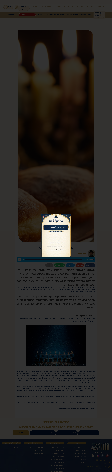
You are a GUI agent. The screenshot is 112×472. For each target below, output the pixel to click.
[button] (43, 216)
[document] (56, 236)
